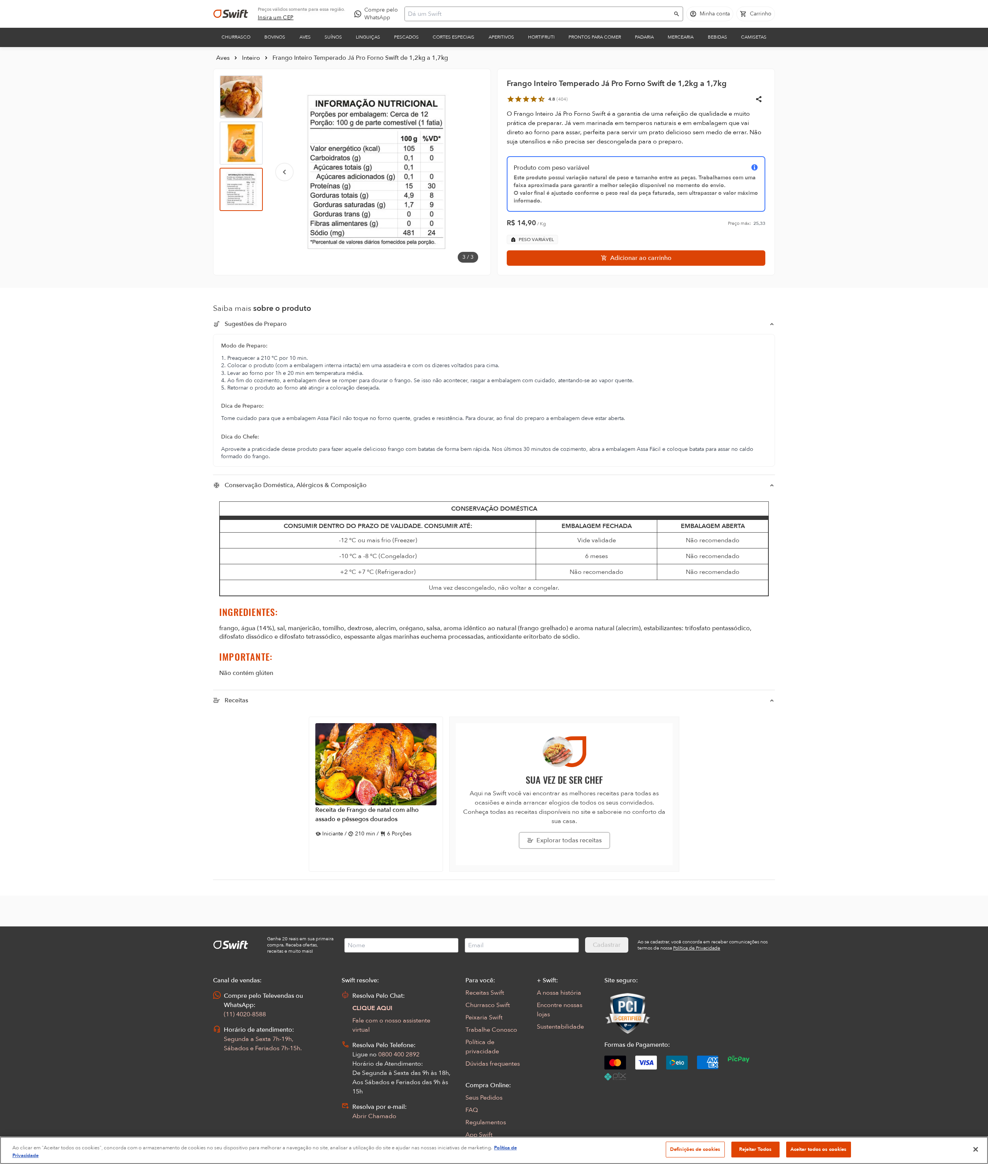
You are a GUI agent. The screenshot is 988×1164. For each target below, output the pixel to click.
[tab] (241, 96)
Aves (305, 37)
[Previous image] (284, 172)
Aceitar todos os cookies (818, 1149)
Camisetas (753, 37)
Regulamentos (485, 1122)
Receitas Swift (484, 993)
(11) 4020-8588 (245, 1014)
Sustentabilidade (560, 1026)
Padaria (644, 37)
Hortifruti (541, 37)
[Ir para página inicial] (231, 14)
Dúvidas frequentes (492, 1063)
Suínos (333, 37)
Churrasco (236, 37)
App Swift (478, 1134)
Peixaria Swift (483, 1017)
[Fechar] (975, 1149)
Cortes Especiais (453, 37)
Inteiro (251, 58)
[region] (494, 1150)
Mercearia (681, 37)
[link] (276, 18)
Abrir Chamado (374, 1116)
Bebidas (717, 37)
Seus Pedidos (483, 1097)
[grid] (494, 558)
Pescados (406, 37)
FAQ (471, 1110)
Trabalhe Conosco (491, 1030)
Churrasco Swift (487, 1005)
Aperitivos (501, 37)
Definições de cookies (695, 1149)
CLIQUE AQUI (372, 1008)
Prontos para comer (594, 37)
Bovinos (274, 37)
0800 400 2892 (399, 1054)
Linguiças (368, 37)
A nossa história (559, 993)
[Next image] (469, 172)
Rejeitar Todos (755, 1149)
